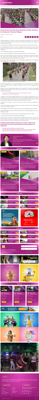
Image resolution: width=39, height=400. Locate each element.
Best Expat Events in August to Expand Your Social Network (33, 236)
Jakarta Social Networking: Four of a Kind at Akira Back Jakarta (8, 294)
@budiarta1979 (5, 92)
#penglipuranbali (19, 92)
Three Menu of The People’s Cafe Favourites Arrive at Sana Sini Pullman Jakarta (32, 197)
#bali (30, 92)
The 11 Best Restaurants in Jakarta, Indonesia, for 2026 (12, 240)
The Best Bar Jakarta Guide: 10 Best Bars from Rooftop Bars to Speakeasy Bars (13, 236)
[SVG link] (7, 3)
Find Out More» (17, 381)
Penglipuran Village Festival (13, 102)
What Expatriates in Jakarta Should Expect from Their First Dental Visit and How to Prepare (33, 232)
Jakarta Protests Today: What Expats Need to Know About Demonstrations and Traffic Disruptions (9, 184)
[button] (37, 2)
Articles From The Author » (17, 143)
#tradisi (3, 94)
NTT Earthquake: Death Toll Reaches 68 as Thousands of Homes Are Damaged (13, 231)
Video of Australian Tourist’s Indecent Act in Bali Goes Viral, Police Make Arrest (28, 163)
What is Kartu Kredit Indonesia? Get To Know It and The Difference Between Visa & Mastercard (33, 206)
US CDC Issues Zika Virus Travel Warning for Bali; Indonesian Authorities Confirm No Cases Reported (29, 184)
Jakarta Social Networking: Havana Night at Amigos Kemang (20, 294)
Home (1, 6)
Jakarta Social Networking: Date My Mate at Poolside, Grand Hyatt (34, 294)
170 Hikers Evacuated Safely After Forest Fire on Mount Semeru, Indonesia (9, 163)
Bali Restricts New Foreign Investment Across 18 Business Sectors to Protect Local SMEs (32, 241)
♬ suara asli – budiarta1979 (13, 94)
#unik (7, 94)
